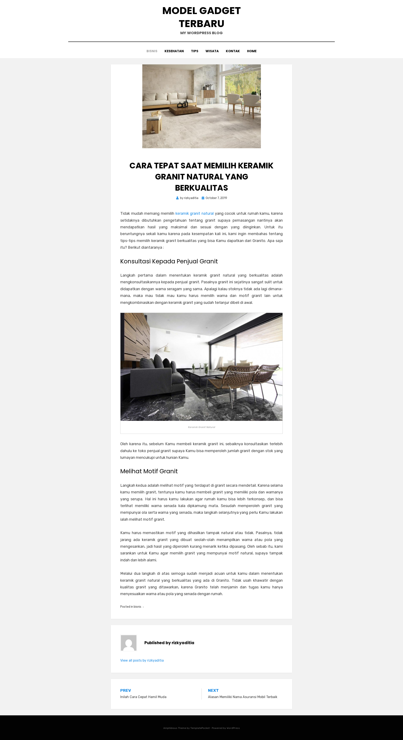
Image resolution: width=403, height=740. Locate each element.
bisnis (152, 51)
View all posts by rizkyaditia (142, 660)
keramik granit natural (194, 213)
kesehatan (174, 51)
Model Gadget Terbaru (201, 17)
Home (251, 51)
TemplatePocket (200, 728)
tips (194, 51)
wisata (212, 51)
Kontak (233, 51)
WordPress (233, 728)
